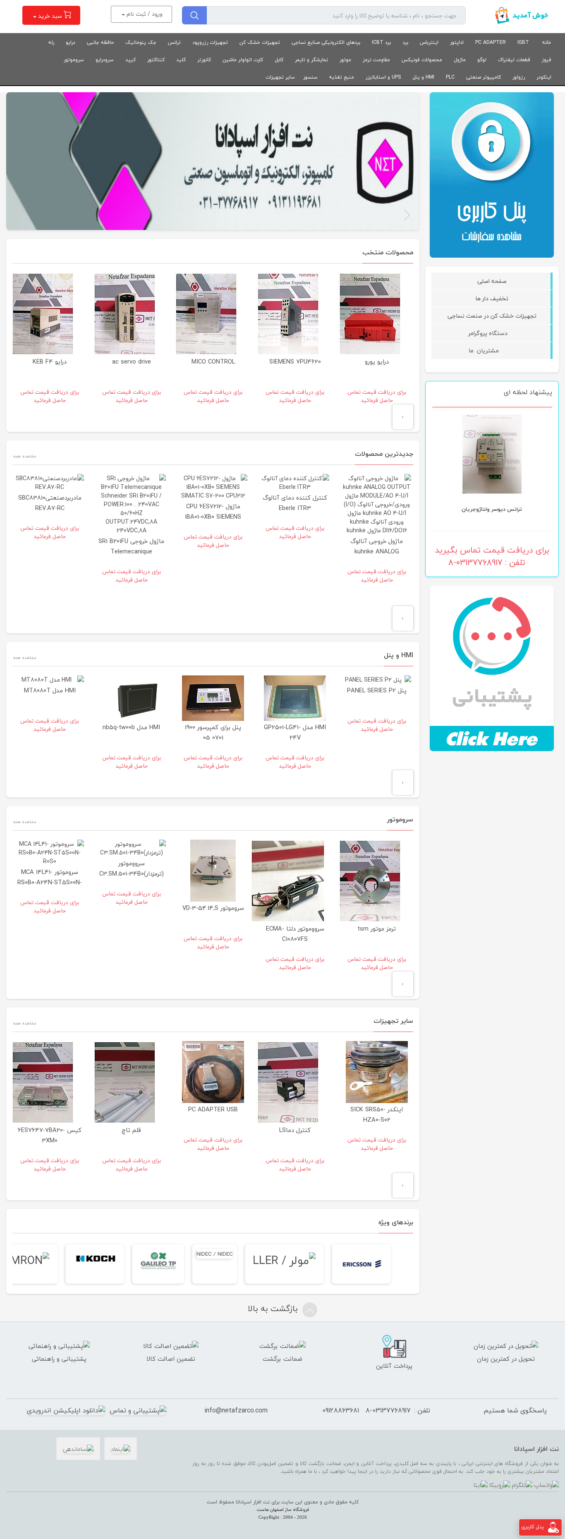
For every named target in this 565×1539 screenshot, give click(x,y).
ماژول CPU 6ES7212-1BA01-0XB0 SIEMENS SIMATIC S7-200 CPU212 (269, 516)
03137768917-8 (388, 1410)
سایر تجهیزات (280, 77)
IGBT (523, 42)
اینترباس (429, 42)
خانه (546, 42)
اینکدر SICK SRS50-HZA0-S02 (376, 1114)
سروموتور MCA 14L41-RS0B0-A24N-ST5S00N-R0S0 (49, 882)
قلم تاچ (131, 1130)
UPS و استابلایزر (383, 77)
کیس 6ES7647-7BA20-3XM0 (49, 1135)
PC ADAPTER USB (213, 1109)
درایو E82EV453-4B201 (492, 473)
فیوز (546, 59)
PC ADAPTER (490, 42)
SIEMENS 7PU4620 (295, 362)
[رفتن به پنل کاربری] (553, 1526)
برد (405, 42)
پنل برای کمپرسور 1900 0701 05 (269, 732)
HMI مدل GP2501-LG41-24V (351, 732)
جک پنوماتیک (140, 42)
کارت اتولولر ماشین (243, 59)
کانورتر (204, 59)
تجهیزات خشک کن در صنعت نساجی (492, 315)
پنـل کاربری (532, 1526)
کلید (181, 59)
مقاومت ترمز (376, 59)
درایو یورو (377, 362)
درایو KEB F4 (50, 362)
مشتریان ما (492, 350)
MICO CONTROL (213, 362)
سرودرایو (105, 59)
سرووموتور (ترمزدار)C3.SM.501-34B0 (131, 868)
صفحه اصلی (492, 281)
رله (51, 42)
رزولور (518, 77)
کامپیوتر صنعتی (483, 77)
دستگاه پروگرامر (492, 333)
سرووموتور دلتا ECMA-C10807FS (295, 934)
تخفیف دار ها (491, 298)
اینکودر (543, 77)
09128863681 (340, 1410)
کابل (279, 59)
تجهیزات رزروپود (210, 42)
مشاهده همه (24, 455)
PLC (450, 77)
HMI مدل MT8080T (105, 690)
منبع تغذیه (341, 77)
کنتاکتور (156, 59)
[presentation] (403, 416)
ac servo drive (131, 362)
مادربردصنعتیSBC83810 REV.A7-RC (105, 503)
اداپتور (457, 42)
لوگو (481, 59)
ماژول (460, 59)
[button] (407, 215)
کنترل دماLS (295, 1130)
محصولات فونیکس (422, 59)
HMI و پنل (423, 77)
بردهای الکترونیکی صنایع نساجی (326, 42)
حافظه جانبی (100, 42)
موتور (345, 59)
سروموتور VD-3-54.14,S (213, 908)
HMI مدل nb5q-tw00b (187, 727)
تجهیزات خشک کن (259, 42)
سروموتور (74, 59)
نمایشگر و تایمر (311, 59)
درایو (70, 42)
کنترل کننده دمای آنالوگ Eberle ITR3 (350, 503)
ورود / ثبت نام (144, 14)
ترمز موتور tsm (376, 929)
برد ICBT (381, 42)
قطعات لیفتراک (514, 59)
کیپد (130, 59)
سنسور (310, 77)
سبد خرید (50, 16)
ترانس (174, 42)
